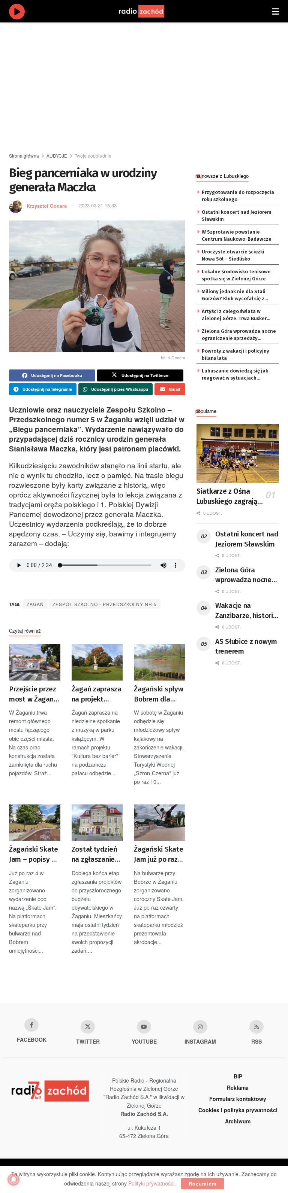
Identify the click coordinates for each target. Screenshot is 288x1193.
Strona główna (24, 155)
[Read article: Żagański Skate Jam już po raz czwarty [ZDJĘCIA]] (159, 822)
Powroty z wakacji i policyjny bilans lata (235, 354)
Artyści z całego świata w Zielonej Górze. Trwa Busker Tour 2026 (234, 315)
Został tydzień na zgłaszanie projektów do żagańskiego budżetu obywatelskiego (97, 854)
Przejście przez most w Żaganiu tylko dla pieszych (34, 694)
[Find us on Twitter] (88, 1027)
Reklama (238, 1087)
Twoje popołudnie (93, 155)
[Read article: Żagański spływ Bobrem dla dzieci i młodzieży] (159, 662)
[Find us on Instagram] (200, 1027)
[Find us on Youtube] (144, 1027)
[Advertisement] (148, 86)
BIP (238, 1076)
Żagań (35, 604)
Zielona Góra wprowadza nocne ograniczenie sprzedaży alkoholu (239, 335)
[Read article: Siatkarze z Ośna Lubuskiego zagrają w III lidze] (237, 453)
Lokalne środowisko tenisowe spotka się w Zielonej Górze (236, 275)
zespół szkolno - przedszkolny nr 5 (104, 604)
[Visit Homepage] (149, 11)
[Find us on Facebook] (31, 1025)
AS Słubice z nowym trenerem (246, 646)
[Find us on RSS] (256, 1027)
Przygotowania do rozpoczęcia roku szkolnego (238, 195)
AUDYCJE (56, 155)
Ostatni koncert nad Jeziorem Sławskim (237, 215)
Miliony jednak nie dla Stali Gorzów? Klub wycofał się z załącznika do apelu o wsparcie (238, 295)
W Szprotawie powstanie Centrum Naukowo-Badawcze (237, 235)
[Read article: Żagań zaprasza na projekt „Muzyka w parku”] (97, 662)
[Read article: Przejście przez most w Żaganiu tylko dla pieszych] (34, 662)
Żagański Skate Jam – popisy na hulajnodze (34, 854)
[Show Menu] (275, 11)
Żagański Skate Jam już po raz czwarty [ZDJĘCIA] (158, 854)
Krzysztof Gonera (47, 205)
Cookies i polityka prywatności (238, 1110)
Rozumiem (203, 1183)
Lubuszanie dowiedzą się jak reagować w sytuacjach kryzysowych (235, 374)
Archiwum (237, 1121)
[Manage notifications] (14, 1180)
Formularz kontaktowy (237, 1098)
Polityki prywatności (151, 1183)
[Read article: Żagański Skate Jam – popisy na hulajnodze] (34, 822)
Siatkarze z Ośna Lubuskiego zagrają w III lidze (230, 496)
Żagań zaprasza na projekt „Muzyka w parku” (97, 694)
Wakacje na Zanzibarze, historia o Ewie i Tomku (246, 611)
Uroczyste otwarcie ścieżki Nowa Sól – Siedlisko (233, 255)
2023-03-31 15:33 (98, 205)
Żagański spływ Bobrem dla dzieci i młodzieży (158, 694)
